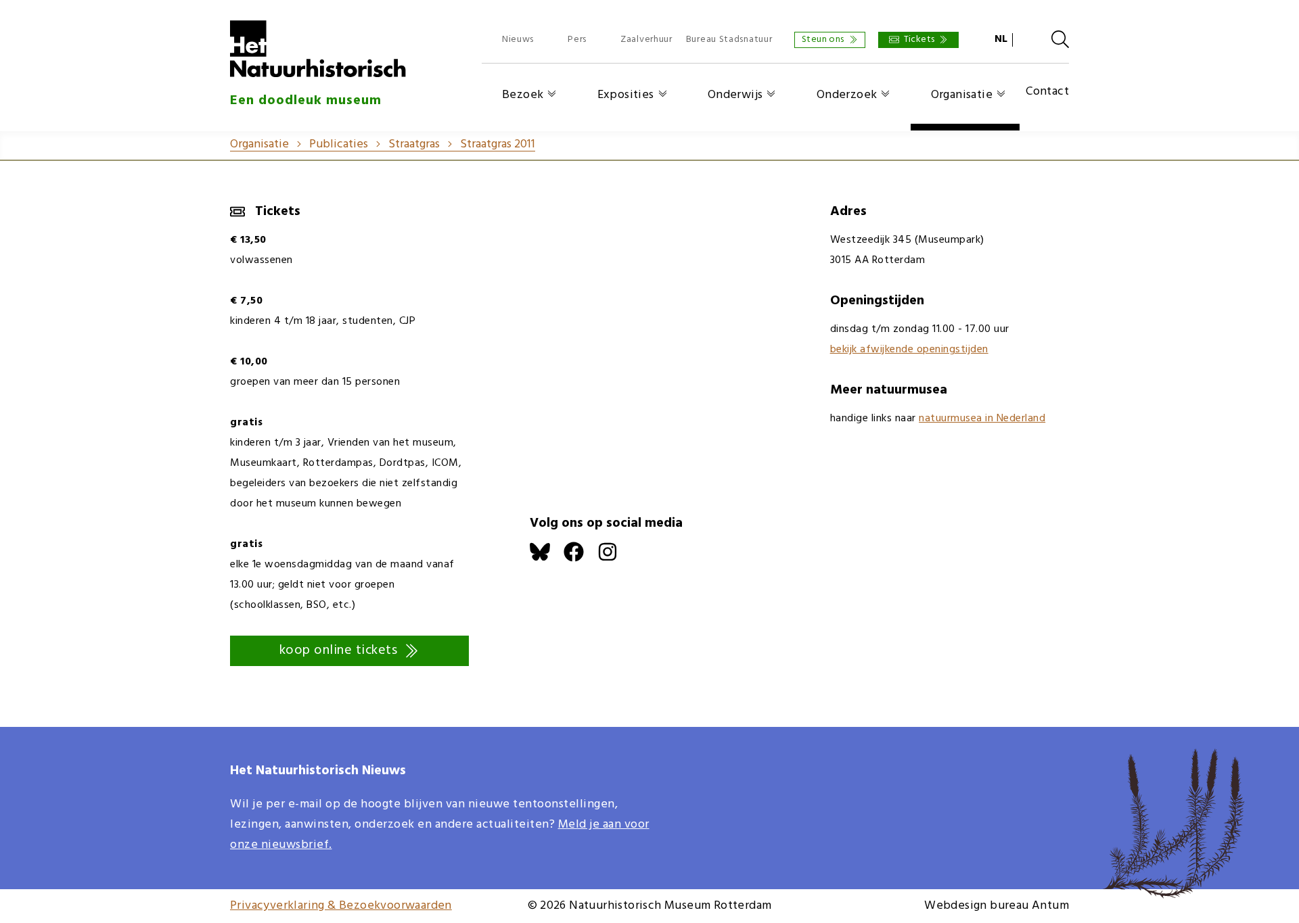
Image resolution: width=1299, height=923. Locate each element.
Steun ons (823, 39)
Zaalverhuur (646, 39)
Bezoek (522, 95)
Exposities (625, 95)
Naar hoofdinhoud (47, 10)
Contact (1047, 92)
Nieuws (518, 39)
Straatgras (414, 144)
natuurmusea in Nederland (982, 418)
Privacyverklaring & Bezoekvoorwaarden (341, 906)
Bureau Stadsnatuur (729, 39)
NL (1001, 39)
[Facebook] (580, 559)
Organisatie (962, 95)
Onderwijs (735, 95)
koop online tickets (338, 650)
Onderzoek (847, 95)
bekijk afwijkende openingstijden (909, 349)
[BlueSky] (547, 559)
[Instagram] (614, 559)
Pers (577, 39)
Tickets (919, 39)
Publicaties (338, 144)
